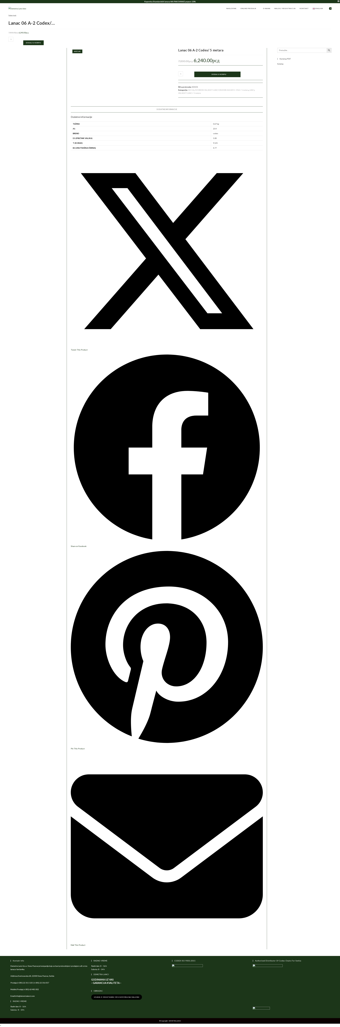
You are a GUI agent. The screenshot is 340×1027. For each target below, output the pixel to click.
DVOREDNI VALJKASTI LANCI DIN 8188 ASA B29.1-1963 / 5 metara (222, 90)
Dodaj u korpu (33, 43)
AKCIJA (191, 90)
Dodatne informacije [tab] (167, 109)
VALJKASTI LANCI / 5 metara (189, 93)
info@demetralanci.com (25, 996)
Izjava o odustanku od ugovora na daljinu (116, 997)
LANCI (251, 90)
